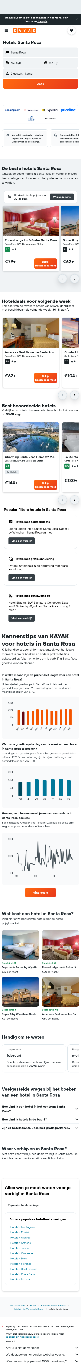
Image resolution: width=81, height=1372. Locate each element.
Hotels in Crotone (20, 1242)
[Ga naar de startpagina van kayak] (24, 30)
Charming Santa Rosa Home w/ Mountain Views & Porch (31, 457)
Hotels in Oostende (21, 1253)
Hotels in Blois (18, 1258)
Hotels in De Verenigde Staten (28, 1308)
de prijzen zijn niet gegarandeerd (22, 1336)
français (42, 21)
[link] (21, 540)
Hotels (33, 1305)
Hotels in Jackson (20, 1248)
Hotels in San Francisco (23, 1269)
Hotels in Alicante (20, 1237)
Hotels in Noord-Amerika (53, 1305)
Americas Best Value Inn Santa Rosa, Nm (31, 352)
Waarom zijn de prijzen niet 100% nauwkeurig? (36, 1361)
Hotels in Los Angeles (22, 1227)
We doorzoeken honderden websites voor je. (35, 1354)
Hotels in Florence (20, 1263)
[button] (77, 19)
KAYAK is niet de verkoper (22, 1348)
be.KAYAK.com (17, 1305)
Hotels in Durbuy (20, 1279)
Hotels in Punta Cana (22, 1274)
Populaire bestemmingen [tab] (24, 1205)
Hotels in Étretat (19, 1232)
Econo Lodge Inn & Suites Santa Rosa (31, 240)
